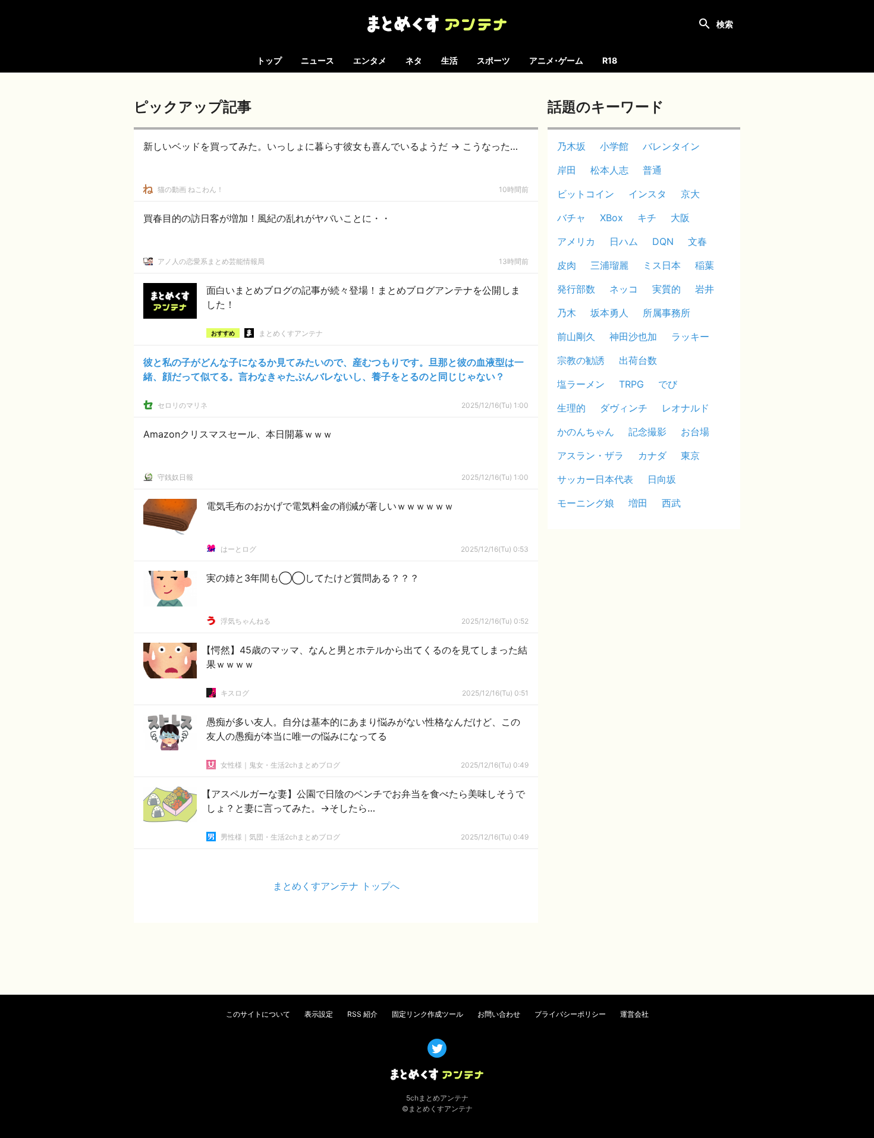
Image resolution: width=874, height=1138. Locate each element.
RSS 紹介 (362, 1014)
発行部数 (576, 289)
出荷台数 (638, 360)
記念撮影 (647, 432)
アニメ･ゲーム (556, 60)
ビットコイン (585, 194)
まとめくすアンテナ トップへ (336, 886)
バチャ (571, 218)
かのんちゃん (585, 432)
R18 (609, 60)
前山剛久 (576, 336)
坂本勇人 (609, 313)
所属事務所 (666, 313)
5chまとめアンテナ (437, 1097)
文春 (697, 241)
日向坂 (661, 479)
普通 (652, 170)
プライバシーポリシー (570, 1014)
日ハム (623, 241)
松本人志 (609, 170)
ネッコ (623, 289)
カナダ (652, 455)
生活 (449, 60)
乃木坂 (571, 146)
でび (667, 384)
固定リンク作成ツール (427, 1014)
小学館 (614, 146)
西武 (671, 503)
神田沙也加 (633, 336)
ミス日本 (662, 265)
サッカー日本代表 (595, 479)
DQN (663, 241)
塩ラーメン (581, 384)
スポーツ (493, 60)
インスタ (647, 194)
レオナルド (685, 408)
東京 (690, 455)
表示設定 (318, 1014)
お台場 (695, 432)
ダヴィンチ (623, 408)
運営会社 (634, 1014)
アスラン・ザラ (590, 455)
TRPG (631, 384)
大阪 (680, 218)
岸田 (566, 170)
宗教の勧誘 (581, 360)
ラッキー (690, 336)
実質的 (666, 289)
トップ (269, 60)
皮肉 (566, 265)
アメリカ (576, 241)
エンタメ (369, 60)
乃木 (566, 313)
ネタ (413, 60)
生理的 (571, 408)
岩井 (704, 289)
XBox (611, 218)
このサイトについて (258, 1014)
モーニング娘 (585, 503)
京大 (690, 194)
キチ (646, 218)
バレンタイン (671, 146)
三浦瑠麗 (609, 265)
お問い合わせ (498, 1014)
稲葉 (704, 265)
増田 (637, 503)
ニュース (317, 60)
